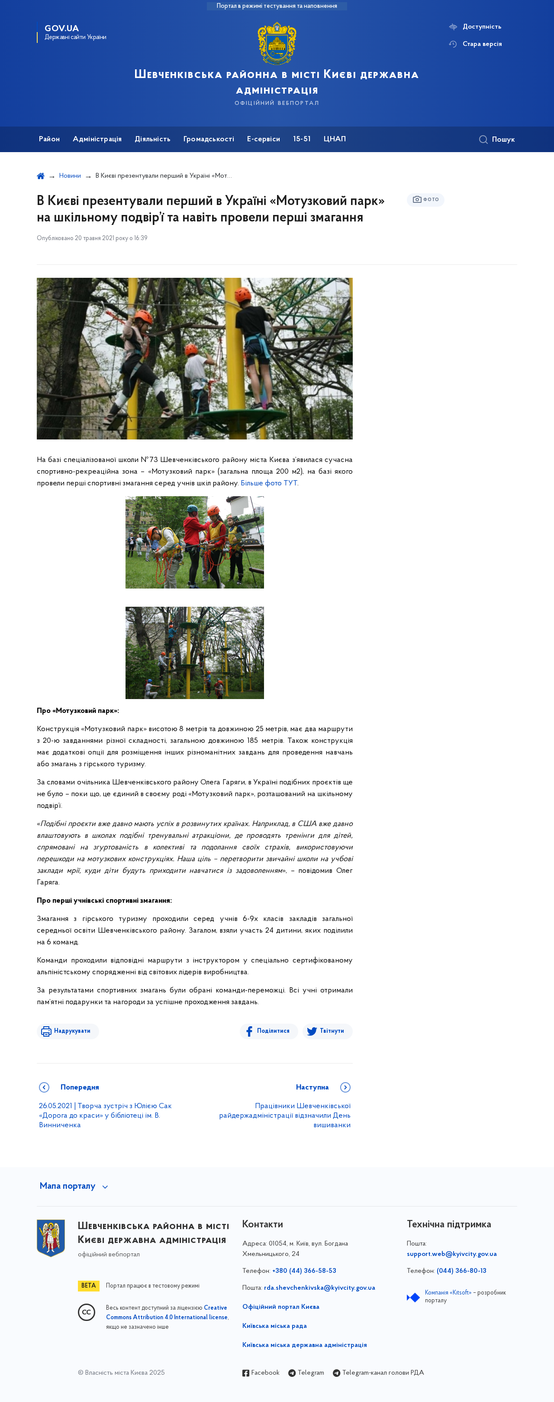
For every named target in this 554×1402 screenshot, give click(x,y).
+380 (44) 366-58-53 (304, 1271)
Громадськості (209, 139)
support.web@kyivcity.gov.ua (452, 1254)
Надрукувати (72, 1031)
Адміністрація (97, 139)
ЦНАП (335, 139)
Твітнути (332, 1031)
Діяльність (153, 139)
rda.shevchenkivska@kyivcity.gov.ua (319, 1288)
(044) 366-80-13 (461, 1271)
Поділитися (273, 1031)
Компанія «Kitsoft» (448, 1293)
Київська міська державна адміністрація (304, 1345)
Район (49, 139)
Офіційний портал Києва (280, 1307)
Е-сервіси (263, 139)
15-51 (302, 139)
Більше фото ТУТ (269, 484)
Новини (70, 175)
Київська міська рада (274, 1326)
